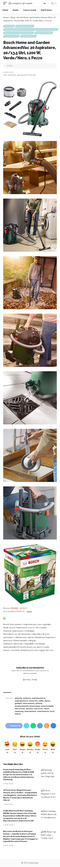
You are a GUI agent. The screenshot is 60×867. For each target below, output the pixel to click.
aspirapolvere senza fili (26, 701)
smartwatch (43, 711)
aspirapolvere (38, 698)
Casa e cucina (43, 33)
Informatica (28, 36)
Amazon (9, 26)
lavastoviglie (47, 706)
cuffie (41, 701)
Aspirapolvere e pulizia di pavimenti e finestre (31, 29)
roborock (38, 709)
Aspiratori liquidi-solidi (18, 33)
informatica (29, 703)
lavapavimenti (21, 706)
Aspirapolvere (25, 26)
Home (6, 17)
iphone (39, 703)
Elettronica (11, 36)
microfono (20, 709)
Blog (13, 17)
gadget (18, 703)
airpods (18, 698)
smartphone (30, 711)
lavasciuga (34, 706)
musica (29, 709)
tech (52, 711)
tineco (18, 714)
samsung (19, 711)
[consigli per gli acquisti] (20, 3)
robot (46, 709)
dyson (47, 701)
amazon (27, 698)
